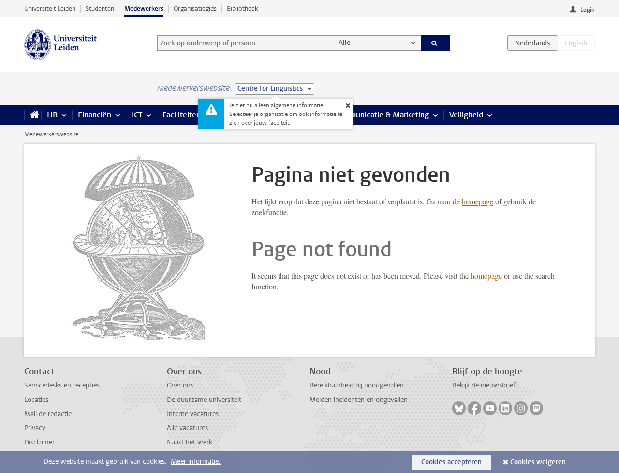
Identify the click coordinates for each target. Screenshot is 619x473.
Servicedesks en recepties (62, 385)
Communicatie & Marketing (382, 115)
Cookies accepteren (451, 462)
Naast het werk (189, 442)
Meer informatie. (196, 461)
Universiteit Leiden (49, 8)
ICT (137, 115)
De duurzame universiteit (204, 399)
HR (52, 115)
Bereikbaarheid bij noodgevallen (357, 385)
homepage (477, 201)
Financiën (94, 115)
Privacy (34, 427)
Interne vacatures (193, 413)
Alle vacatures (187, 427)
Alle (345, 42)
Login (587, 10)
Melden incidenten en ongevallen (359, 399)
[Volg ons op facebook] (474, 408)
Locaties (36, 399)
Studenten (100, 8)
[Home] (32, 115)
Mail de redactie (48, 413)
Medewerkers (143, 8)
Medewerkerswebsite (51, 134)
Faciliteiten (181, 115)
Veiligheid (466, 115)
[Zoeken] (435, 43)
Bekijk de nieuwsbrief (484, 385)
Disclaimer (39, 442)
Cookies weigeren (538, 462)
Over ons (180, 385)
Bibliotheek (242, 8)
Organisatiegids (195, 8)
